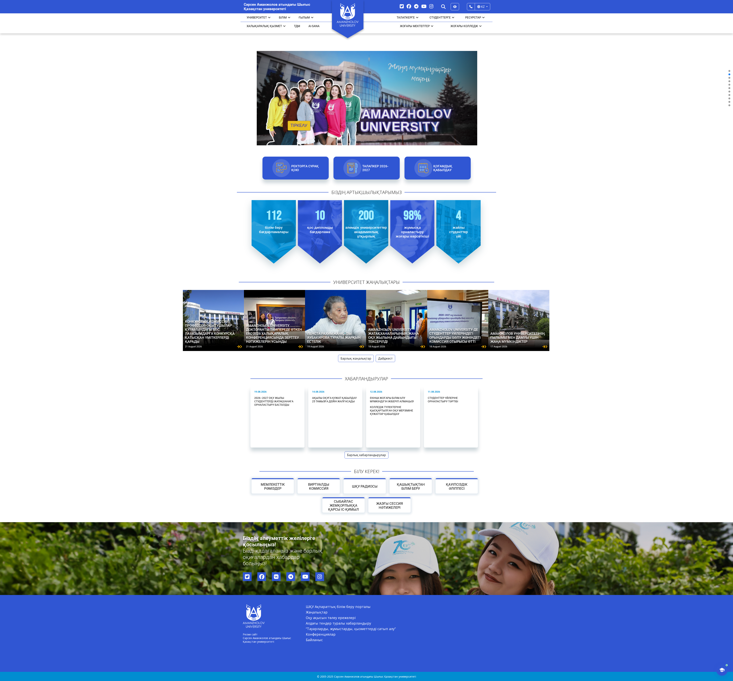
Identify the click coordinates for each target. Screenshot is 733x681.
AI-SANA (314, 26)
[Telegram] (416, 6)
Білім (283, 17)
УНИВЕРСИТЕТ (257, 17)
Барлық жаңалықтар (356, 358)
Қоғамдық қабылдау (442, 168)
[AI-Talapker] (722, 670)
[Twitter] (402, 6)
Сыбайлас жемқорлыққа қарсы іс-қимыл (343, 505)
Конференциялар (321, 634)
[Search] (443, 6)
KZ (482, 7)
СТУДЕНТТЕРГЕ (440, 17)
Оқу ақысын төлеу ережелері (331, 617)
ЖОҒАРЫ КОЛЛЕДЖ (464, 26)
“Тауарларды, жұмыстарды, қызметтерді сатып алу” (351, 628)
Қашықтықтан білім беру (411, 486)
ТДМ (297, 26)
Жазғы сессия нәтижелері (389, 505)
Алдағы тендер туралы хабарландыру (338, 623)
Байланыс (314, 640)
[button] (729, 71)
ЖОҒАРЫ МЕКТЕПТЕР (415, 26)
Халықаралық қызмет (264, 26)
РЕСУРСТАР (473, 17)
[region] (366, 88)
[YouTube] (423, 6)
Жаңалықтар (317, 612)
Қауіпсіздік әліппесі (456, 486)
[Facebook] (409, 6)
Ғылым (304, 17)
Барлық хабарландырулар (366, 455)
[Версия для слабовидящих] (455, 6)
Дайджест (385, 358)
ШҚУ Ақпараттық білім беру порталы (338, 606)
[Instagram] (431, 6)
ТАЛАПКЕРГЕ (406, 17)
